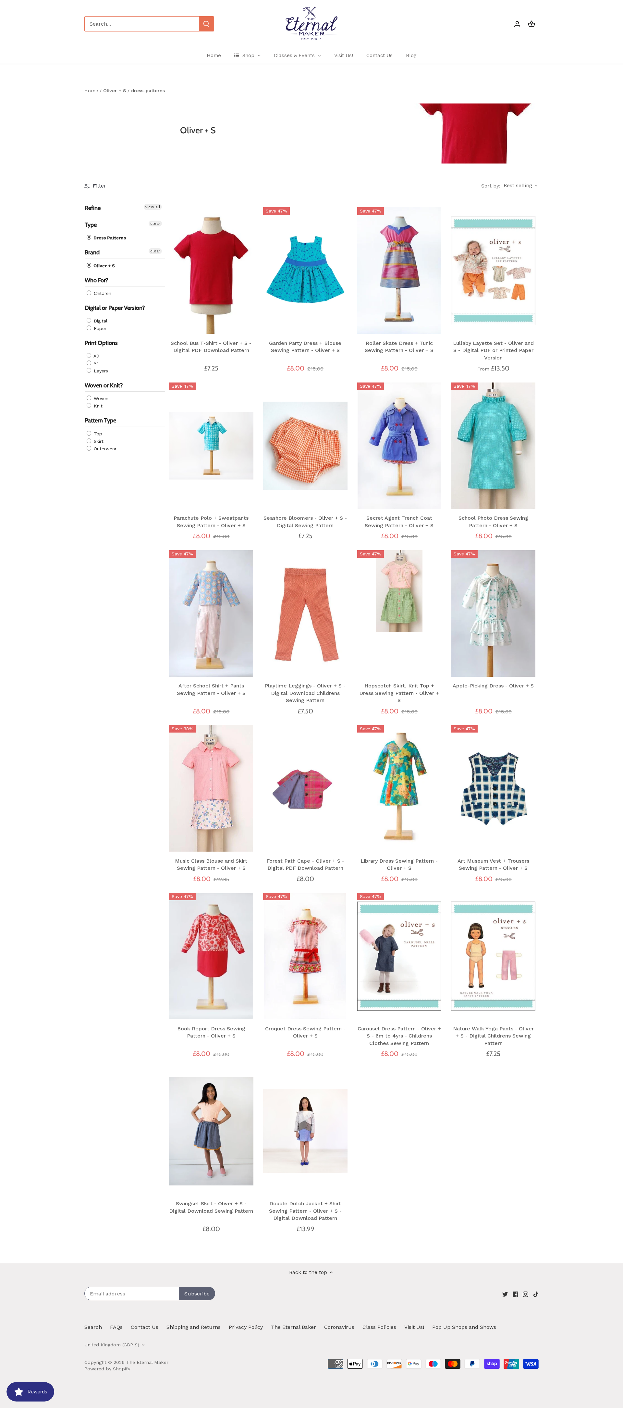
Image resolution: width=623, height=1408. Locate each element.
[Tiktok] (536, 1294)
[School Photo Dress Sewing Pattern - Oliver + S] (493, 445)
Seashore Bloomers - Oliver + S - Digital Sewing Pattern (305, 521)
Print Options (101, 342)
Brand (92, 252)
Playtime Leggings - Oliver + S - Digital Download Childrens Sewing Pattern (305, 693)
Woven (100, 398)
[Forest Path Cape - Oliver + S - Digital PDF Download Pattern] (305, 788)
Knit (97, 406)
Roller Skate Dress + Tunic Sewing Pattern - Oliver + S (399, 346)
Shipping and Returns (193, 1327)
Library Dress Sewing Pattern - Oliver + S (399, 864)
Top (97, 433)
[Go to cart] (531, 24)
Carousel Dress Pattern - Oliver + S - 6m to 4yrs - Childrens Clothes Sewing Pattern (399, 1036)
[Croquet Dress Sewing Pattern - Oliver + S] (305, 956)
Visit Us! (414, 1327)
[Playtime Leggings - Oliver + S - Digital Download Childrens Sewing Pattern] (305, 613)
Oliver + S (103, 265)
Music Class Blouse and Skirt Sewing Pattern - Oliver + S (211, 864)
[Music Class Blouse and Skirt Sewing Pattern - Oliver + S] (211, 788)
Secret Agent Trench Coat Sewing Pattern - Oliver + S (399, 521)
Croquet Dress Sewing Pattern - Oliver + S (305, 1032)
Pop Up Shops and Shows (464, 1327)
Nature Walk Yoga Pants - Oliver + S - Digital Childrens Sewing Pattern (493, 1036)
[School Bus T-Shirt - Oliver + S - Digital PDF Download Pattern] (211, 270)
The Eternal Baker (293, 1327)
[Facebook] (515, 1294)
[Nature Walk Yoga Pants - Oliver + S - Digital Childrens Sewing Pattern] (493, 956)
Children (101, 293)
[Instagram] (525, 1294)
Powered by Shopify (107, 1368)
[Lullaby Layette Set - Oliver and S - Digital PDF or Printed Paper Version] (493, 270)
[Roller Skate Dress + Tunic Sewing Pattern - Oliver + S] (399, 270)
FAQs (116, 1327)
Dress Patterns (109, 238)
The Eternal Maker (147, 1362)
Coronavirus (339, 1327)
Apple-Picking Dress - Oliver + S (493, 686)
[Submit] (206, 24)
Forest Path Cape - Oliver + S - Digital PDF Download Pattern (305, 864)
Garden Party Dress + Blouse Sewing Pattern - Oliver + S (305, 346)
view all (152, 207)
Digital (99, 320)
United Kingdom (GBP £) (111, 1344)
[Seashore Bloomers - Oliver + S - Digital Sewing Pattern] (305, 445)
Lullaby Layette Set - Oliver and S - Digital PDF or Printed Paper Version (493, 350)
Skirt (98, 441)
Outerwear (104, 448)
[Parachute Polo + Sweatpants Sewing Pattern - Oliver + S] (211, 445)
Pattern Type (100, 420)
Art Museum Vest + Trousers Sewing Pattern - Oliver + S (493, 864)
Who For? (96, 280)
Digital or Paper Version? (115, 307)
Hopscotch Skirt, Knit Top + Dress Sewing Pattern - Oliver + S (399, 693)
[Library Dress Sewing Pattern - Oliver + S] (399, 788)
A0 (95, 356)
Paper (99, 328)
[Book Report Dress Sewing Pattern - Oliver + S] (211, 956)
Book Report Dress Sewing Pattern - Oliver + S (211, 1032)
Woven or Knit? (104, 385)
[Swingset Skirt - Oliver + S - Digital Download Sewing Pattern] (211, 1131)
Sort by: (490, 185)
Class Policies (379, 1327)
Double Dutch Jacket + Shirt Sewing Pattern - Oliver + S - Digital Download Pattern (305, 1210)
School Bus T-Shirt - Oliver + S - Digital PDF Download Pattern (211, 346)
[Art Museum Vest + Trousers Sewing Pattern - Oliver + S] (493, 788)
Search (93, 1327)
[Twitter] (505, 1294)
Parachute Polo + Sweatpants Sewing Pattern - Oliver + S (211, 521)
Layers (100, 371)
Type (91, 225)
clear (155, 224)
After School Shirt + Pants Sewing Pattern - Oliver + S (211, 689)
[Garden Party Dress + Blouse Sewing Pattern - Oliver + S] (305, 270)
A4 (95, 363)
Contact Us (144, 1327)
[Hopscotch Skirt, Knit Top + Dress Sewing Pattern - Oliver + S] (399, 591)
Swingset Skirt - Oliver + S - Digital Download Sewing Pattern (211, 1207)
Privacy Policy (246, 1327)
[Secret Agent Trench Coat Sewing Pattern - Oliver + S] (399, 445)
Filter (98, 186)
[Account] (517, 24)
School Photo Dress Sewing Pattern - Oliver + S (493, 521)
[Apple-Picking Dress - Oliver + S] (493, 613)
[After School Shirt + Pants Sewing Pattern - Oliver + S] (211, 613)
